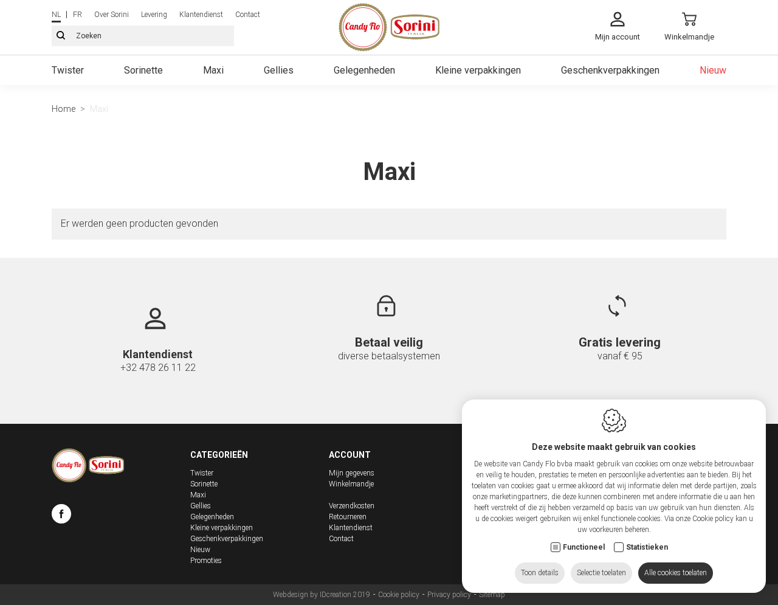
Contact (247, 14)
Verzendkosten (351, 506)
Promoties (206, 560)
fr (77, 14)
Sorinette (143, 70)
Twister (68, 70)
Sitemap (492, 594)
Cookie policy (398, 594)
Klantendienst (201, 14)
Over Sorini (111, 14)
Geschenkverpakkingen (610, 70)
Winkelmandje (351, 484)
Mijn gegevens (351, 473)
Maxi (213, 70)
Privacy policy (449, 594)
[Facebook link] (61, 515)
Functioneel (584, 547)
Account (350, 455)
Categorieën (219, 455)
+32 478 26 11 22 (158, 367)
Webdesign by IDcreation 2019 (321, 594)
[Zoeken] (61, 36)
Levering (154, 14)
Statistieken (647, 547)
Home (63, 109)
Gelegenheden (364, 70)
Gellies (279, 70)
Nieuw (713, 70)
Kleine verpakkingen (478, 70)
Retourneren (348, 517)
